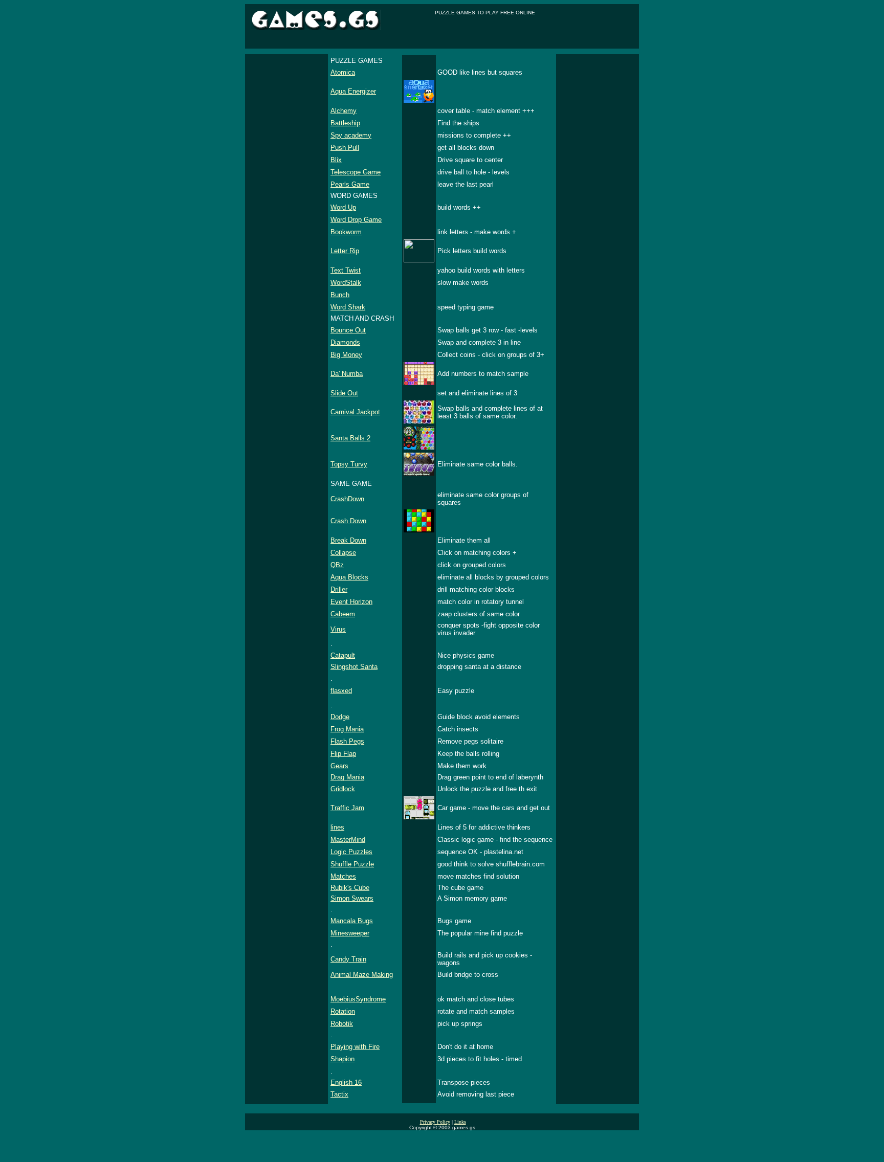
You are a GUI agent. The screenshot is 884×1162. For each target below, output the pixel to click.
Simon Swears (351, 898)
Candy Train (348, 959)
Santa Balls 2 (350, 438)
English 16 (346, 1082)
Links (460, 1122)
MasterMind (347, 839)
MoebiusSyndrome (358, 999)
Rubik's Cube (349, 887)
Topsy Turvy (348, 464)
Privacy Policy (435, 1122)
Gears (339, 766)
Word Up (343, 207)
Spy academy (350, 135)
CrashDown (347, 499)
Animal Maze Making (361, 974)
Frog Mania (347, 729)
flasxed (341, 691)
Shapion (342, 1059)
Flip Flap (343, 753)
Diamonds (345, 342)
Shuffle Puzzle (352, 864)
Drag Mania (347, 777)
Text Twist (345, 270)
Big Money (346, 355)
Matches (343, 876)
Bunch (339, 295)
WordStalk (345, 282)
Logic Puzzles (351, 852)
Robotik (341, 1023)
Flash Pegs (347, 741)
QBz (337, 565)
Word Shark (347, 307)
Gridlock (342, 789)
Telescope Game (355, 172)
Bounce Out (348, 330)
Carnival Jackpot (355, 412)
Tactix (339, 1094)
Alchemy (343, 111)
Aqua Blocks (349, 577)
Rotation (342, 1011)
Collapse (343, 552)
